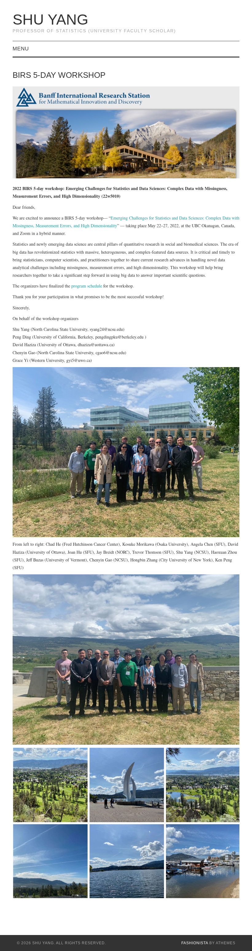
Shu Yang (50, 19)
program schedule (86, 286)
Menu (21, 49)
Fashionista (194, 943)
